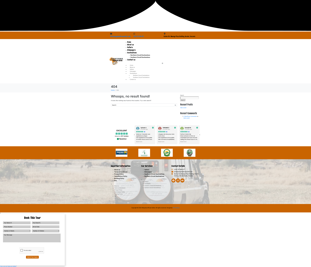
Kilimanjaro (131, 50)
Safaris (130, 47)
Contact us (131, 60)
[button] (199, 135)
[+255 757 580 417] (134, 34)
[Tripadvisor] (182, 180)
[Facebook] (173, 180)
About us (130, 45)
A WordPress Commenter (190, 116)
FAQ (115, 180)
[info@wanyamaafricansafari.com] (111, 34)
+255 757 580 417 (138, 36)
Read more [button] (139, 141)
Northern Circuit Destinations (140, 55)
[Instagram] (178, 180)
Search (182, 95)
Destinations (132, 53)
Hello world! (183, 107)
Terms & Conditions (120, 172)
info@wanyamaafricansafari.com (120, 36)
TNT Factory (176, 208)
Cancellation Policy (120, 176)
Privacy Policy (119, 174)
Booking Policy (119, 178)
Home (129, 42)
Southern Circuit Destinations (140, 57)
